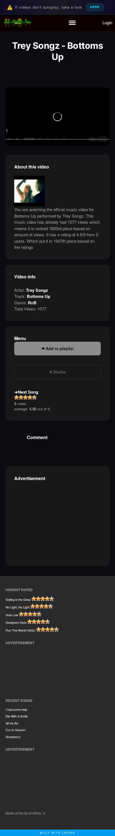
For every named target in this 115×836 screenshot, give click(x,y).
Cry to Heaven (15, 729)
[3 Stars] (25, 397)
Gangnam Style (16, 622)
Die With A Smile (17, 716)
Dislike (59, 372)
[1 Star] (16, 397)
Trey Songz (37, 290)
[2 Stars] (21, 397)
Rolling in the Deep (18, 599)
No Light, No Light (18, 607)
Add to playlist (60, 348)
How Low (12, 615)
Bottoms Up (38, 296)
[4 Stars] (30, 397)
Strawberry (13, 736)
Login (107, 22)
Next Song (28, 392)
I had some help (16, 709)
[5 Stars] (34, 397)
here (95, 7)
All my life (12, 723)
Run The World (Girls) (20, 630)
